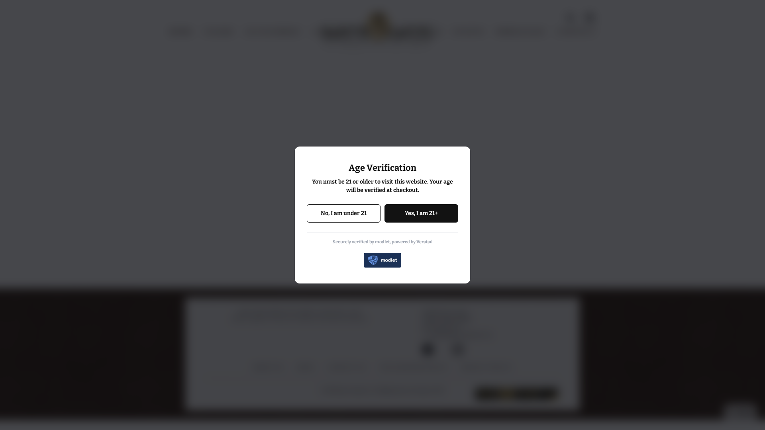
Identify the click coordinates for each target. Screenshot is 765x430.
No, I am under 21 (344, 213)
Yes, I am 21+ (421, 213)
